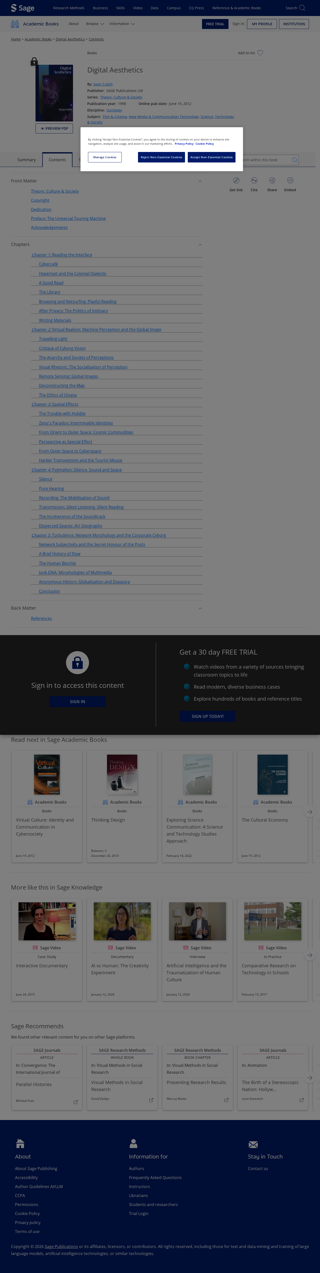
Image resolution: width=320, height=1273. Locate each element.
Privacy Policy (184, 143)
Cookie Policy (205, 143)
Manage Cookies (104, 157)
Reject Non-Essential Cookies (161, 157)
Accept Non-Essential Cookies (211, 157)
